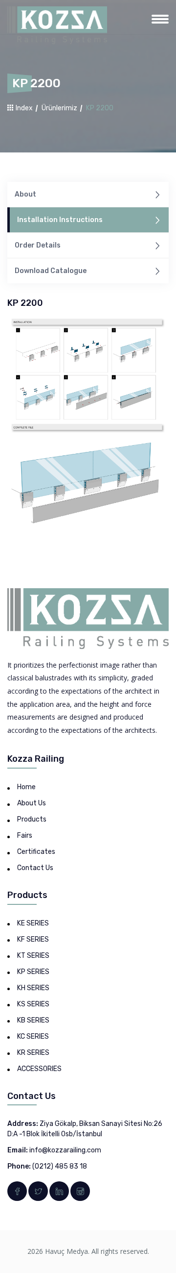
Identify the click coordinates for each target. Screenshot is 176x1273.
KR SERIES (33, 1052)
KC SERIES (33, 1036)
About (25, 194)
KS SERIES (33, 1004)
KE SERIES (33, 923)
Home (26, 787)
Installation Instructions (60, 220)
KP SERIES (33, 972)
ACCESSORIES (39, 1069)
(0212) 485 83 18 (59, 1166)
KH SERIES (33, 988)
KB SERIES (33, 1020)
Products (31, 819)
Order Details (38, 245)
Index (23, 108)
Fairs (24, 835)
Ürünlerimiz (59, 108)
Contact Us (35, 868)
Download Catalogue (51, 271)
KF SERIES (33, 939)
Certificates (36, 852)
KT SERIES (33, 955)
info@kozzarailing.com (65, 1150)
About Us (31, 803)
